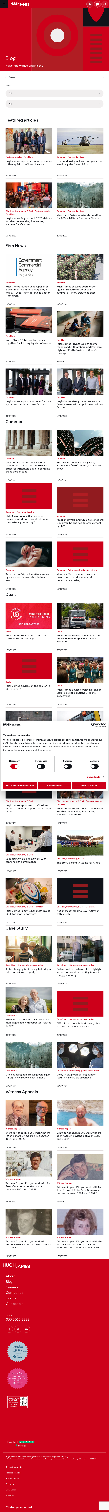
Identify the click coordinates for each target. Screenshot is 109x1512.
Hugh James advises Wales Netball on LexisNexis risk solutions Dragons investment (79, 692)
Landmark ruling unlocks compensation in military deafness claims (80, 163)
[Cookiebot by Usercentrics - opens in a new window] (93, 725)
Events (11, 1298)
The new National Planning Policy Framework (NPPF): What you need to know (79, 465)
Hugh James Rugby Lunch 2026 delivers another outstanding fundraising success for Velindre (29, 221)
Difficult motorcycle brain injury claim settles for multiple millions (79, 1025)
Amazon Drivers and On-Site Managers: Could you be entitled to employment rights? (80, 523)
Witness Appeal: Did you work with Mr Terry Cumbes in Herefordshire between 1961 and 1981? (28, 1186)
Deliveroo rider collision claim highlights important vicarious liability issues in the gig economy (80, 972)
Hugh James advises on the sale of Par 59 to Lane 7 (29, 687)
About (10, 1276)
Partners (10, 1484)
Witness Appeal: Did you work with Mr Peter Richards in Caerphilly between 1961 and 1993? (28, 1136)
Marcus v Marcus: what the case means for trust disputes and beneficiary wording (76, 577)
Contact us (14, 1292)
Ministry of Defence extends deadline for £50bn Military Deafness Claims (79, 217)
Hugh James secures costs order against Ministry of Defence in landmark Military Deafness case (76, 289)
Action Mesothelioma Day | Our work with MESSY (78, 912)
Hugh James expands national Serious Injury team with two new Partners (28, 403)
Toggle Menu (4, 4)
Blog (9, 1281)
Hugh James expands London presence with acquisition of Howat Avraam (29, 163)
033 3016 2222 (17, 1319)
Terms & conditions (15, 1467)
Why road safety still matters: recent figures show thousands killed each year (28, 577)
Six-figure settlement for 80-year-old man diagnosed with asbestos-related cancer (28, 1022)
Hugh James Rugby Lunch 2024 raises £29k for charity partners (28, 912)
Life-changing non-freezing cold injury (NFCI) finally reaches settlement (28, 1076)
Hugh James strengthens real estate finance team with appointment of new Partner (80, 404)
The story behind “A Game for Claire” (79, 862)
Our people (14, 1303)
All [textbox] (10, 93)
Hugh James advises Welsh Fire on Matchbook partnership (26, 637)
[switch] (41, 766)
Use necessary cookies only (20, 785)
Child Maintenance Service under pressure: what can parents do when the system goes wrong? (27, 519)
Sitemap (10, 1495)
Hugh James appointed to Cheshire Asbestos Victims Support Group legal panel (28, 808)
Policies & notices (14, 1472)
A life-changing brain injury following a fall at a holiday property (28, 971)
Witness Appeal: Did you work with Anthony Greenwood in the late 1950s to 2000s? (28, 1244)
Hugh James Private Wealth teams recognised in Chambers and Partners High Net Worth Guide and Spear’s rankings (79, 348)
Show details (93, 777)
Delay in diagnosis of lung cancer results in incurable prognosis (76, 1076)
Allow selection (54, 785)
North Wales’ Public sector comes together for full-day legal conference (28, 342)
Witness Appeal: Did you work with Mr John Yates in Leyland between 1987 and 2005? (79, 1136)
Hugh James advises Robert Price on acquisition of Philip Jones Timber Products (78, 638)
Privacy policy (12, 1478)
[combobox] (54, 93)
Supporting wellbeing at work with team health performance (26, 860)
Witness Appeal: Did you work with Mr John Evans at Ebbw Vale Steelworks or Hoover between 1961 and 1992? (80, 1190)
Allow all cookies (89, 785)
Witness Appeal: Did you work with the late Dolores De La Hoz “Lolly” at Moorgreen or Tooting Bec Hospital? (79, 1244)
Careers (12, 1287)
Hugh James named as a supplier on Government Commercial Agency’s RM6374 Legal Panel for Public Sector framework (28, 291)
